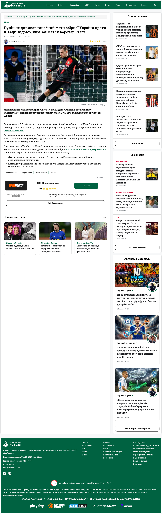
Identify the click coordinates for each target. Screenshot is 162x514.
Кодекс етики (139, 458)
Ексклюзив (108, 445)
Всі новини (137, 143)
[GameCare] (126, 506)
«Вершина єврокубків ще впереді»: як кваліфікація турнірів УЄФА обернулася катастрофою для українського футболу (135, 406)
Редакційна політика (143, 455)
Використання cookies (143, 448)
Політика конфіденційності (146, 445)
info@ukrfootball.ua (11, 467)
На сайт (86, 186)
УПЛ (87, 5)
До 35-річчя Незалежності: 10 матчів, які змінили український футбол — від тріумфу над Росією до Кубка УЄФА (136, 299)
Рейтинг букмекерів (112, 452)
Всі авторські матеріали (137, 428)
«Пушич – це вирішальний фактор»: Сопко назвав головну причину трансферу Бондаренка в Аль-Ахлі (129, 29)
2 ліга (107, 5)
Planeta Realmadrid (14, 130)
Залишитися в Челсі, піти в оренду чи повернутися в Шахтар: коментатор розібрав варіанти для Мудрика (137, 352)
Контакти (137, 464)
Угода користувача (141, 452)
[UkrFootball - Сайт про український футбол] (13, 5)
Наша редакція (140, 461)
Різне (118, 5)
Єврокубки (74, 5)
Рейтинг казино (110, 455)
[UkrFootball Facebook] (4, 473)
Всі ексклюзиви (137, 247)
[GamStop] (78, 506)
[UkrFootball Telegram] (9, 473)
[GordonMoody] (56, 506)
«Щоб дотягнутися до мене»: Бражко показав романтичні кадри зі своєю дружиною (129, 51)
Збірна (61, 5)
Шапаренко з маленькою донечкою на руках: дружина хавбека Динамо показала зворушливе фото (128, 124)
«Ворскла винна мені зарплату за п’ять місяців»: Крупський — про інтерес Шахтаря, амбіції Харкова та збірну (128, 228)
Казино (144, 5)
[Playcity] (37, 506)
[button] (155, 5)
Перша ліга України (124, 192)
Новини (49, 5)
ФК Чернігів (121, 162)
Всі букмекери (55, 203)
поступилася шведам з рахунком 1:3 (85, 149)
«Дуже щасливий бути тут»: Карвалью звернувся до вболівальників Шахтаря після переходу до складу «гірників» (129, 73)
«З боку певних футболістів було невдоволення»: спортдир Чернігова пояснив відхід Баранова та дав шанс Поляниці (128, 173)
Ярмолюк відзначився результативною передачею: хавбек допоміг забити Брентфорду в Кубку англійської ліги (128, 98)
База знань (108, 458)
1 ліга (97, 5)
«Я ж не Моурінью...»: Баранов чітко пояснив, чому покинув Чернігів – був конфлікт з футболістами (129, 201)
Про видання (139, 442)
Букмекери (131, 5)
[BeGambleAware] (104, 506)
